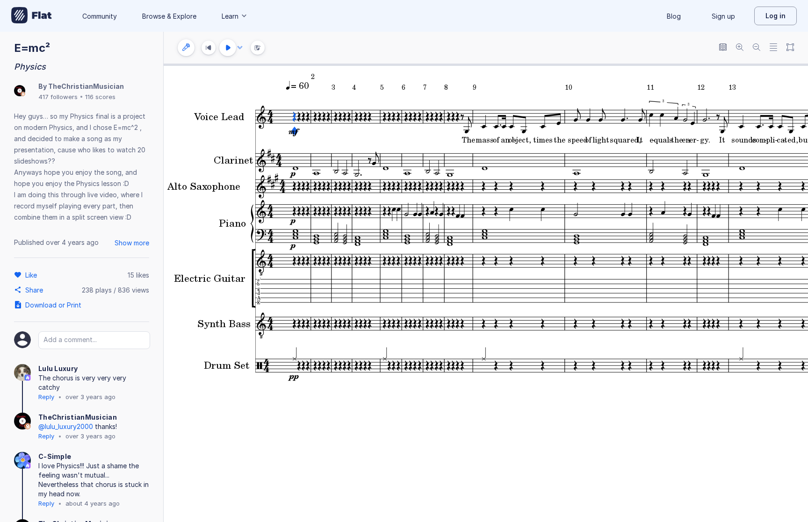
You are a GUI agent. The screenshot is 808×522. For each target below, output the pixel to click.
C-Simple (54, 456)
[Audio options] (240, 47)
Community (99, 16)
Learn (230, 16)
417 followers (58, 96)
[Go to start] (209, 48)
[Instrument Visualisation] (258, 48)
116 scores (100, 96)
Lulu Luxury (58, 368)
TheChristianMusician (86, 86)
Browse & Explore (169, 16)
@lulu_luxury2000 (65, 426)
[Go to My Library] (31, 16)
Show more (132, 243)
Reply (46, 396)
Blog (674, 16)
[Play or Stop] (227, 47)
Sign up (723, 16)
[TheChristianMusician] (19, 91)
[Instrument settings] (186, 47)
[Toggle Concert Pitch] (722, 48)
